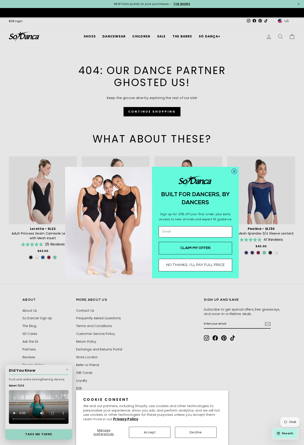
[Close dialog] (234, 171)
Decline (196, 432)
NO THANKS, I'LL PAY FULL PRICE (195, 265)
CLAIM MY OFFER (195, 248)
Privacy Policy (125, 419)
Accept (150, 432)
